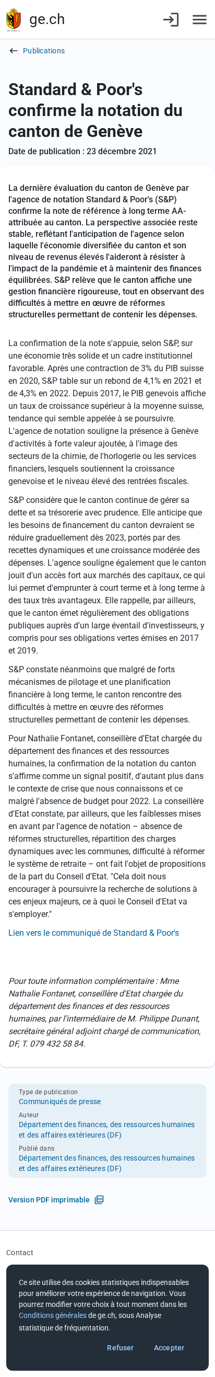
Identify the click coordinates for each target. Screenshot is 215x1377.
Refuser (120, 1348)
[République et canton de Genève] (13, 19)
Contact (19, 1252)
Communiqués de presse (60, 1101)
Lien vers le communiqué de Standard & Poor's (93, 933)
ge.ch (47, 19)
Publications (44, 51)
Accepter (169, 1348)
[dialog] (107, 1318)
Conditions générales (53, 1315)
